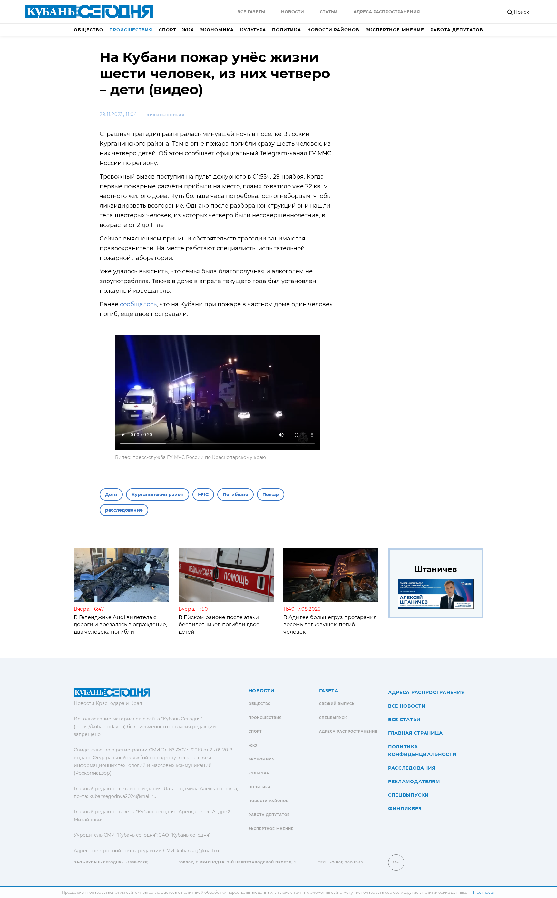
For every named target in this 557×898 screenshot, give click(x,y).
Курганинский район (158, 494)
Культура (253, 29)
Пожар (270, 494)
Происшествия (130, 29)
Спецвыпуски (408, 795)
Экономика (217, 29)
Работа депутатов (456, 29)
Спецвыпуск (333, 718)
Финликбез (404, 808)
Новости (292, 11)
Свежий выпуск (337, 704)
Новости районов (333, 29)
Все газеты (251, 11)
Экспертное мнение (395, 29)
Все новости (407, 706)
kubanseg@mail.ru (198, 850)
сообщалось (137, 304)
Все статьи (404, 719)
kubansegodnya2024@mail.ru (122, 796)
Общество (88, 29)
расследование (124, 510)
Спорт (167, 29)
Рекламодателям (414, 781)
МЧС (203, 494)
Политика (286, 29)
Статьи (328, 11)
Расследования (411, 768)
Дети (111, 494)
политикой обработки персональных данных (226, 892)
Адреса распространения (386, 11)
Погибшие (235, 494)
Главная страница (415, 733)
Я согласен (484, 892)
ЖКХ (188, 29)
